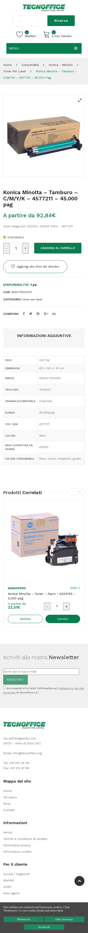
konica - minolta (61, 65)
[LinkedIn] (54, 314)
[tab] (44, 336)
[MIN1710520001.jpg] (44, 135)
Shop (7, 803)
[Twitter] (30, 314)
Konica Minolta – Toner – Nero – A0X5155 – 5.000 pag (41, 596)
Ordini (7, 886)
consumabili (30, 65)
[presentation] (74, 492)
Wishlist (8, 880)
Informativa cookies (17, 851)
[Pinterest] (38, 314)
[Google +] (46, 314)
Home (7, 65)
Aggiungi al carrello (58, 248)
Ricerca (61, 21)
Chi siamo (10, 797)
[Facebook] (24, 314)
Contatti (9, 810)
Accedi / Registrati (16, 874)
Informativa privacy (17, 845)
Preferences (23, 919)
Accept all (44, 927)
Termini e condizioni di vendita (25, 838)
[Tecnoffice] (44, 7)
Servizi (7, 832)
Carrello (62, 619)
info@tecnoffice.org (27, 753)
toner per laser (14, 71)
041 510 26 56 (19, 763)
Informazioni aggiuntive (44, 335)
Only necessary (64, 919)
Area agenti (11, 893)
